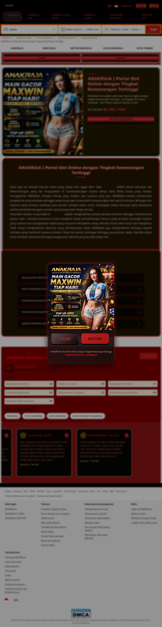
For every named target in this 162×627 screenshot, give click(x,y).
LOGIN (65, 338)
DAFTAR (95, 338)
